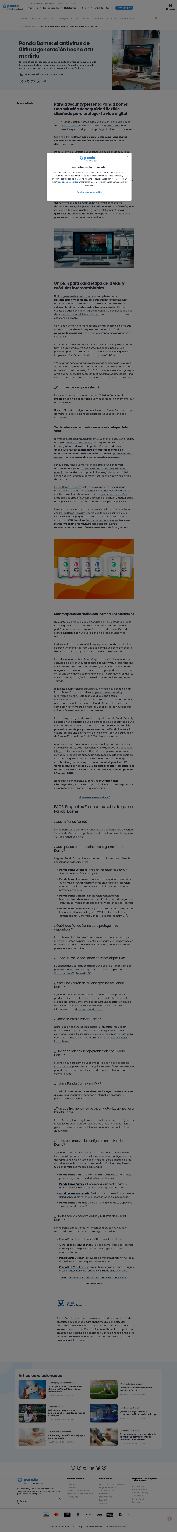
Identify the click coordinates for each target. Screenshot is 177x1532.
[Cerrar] (128, 156)
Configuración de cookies (89, 192)
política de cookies (68, 182)
